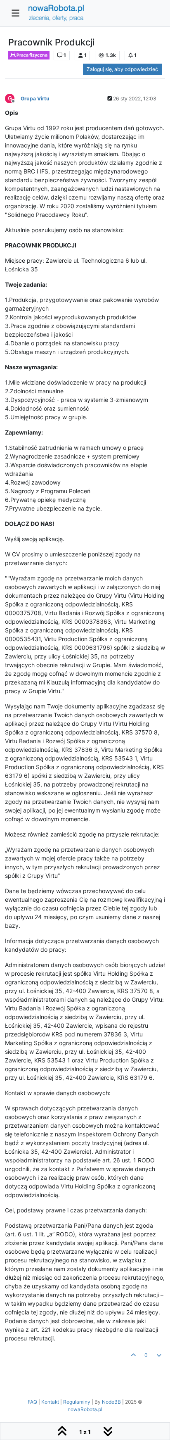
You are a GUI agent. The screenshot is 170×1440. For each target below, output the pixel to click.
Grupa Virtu (35, 98)
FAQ (32, 1402)
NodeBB (111, 1402)
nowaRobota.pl (85, 1409)
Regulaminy (76, 1402)
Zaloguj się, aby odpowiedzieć (122, 69)
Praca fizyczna (31, 55)
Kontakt (50, 1402)
